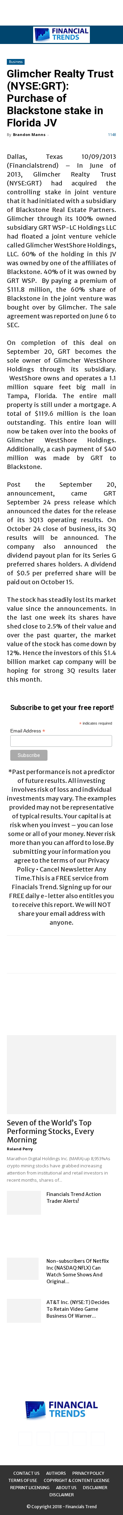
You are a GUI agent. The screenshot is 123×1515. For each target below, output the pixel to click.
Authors (56, 1473)
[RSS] (61, 1438)
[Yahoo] (98, 1438)
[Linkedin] (43, 1438)
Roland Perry (20, 1148)
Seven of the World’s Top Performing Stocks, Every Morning (50, 1131)
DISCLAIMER (62, 1494)
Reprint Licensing (30, 1487)
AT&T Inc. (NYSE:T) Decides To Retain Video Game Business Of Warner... (77, 1309)
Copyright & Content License (77, 1480)
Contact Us (26, 1473)
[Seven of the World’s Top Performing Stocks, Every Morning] (61, 1074)
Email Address (27, 731)
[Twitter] (79, 1438)
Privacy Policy (88, 1473)
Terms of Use (22, 1480)
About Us (66, 1487)
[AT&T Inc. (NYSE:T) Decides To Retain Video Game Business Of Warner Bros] (24, 1311)
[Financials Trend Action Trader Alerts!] (24, 1203)
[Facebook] (25, 1438)
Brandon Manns (29, 134)
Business (16, 61)
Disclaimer (95, 1487)
